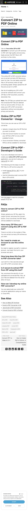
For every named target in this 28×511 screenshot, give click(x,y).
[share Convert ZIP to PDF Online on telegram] (22, 349)
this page (7, 197)
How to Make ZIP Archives (11, 302)
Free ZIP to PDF (14, 320)
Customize (8, 505)
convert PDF (15, 326)
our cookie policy (17, 498)
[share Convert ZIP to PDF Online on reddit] (13, 349)
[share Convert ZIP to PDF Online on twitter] (6, 349)
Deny (19, 505)
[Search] (26, 2)
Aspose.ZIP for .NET (13, 170)
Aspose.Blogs (9, 17)
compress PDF (5, 326)
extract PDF (16, 323)
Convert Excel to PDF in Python (13, 310)
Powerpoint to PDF (15, 329)
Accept (14, 501)
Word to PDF (5, 329)
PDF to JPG (5, 332)
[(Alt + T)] (8, 6)
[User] (23, 2)
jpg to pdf (12, 332)
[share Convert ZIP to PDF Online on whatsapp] (19, 349)
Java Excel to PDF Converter (12, 308)
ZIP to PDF (4, 320)
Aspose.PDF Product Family (9, 316)
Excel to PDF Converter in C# (12, 305)
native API (4, 161)
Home (3, 7)
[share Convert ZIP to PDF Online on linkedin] (10, 349)
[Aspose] (9, 2)
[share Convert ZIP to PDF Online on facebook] (16, 349)
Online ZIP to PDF (6, 323)
